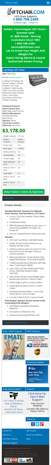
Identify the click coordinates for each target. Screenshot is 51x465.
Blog (28, 439)
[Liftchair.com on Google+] (42, 423)
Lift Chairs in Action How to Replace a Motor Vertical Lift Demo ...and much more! (14, 406)
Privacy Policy (26, 448)
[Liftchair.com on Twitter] (37, 423)
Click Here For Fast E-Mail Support (37, 396)
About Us (6, 434)
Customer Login (20, 23)
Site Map (7, 448)
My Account (31, 430)
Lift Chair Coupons (10, 439)
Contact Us (33, 23)
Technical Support (10, 443)
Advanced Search (15, 448)
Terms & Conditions (34, 434)
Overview (8, 198)
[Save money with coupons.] (14, 347)
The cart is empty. (11, 3)
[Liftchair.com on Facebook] (33, 423)
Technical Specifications (15, 322)
